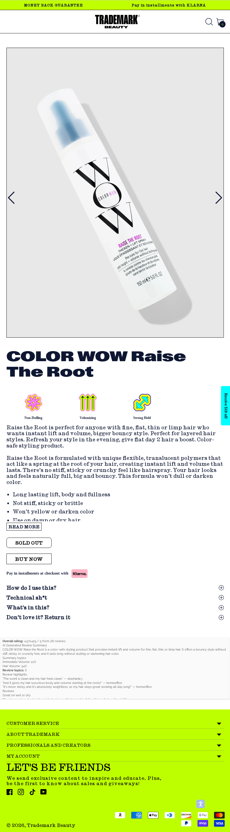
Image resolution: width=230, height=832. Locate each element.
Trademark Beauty (51, 825)
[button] (200, 804)
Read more (24, 526)
